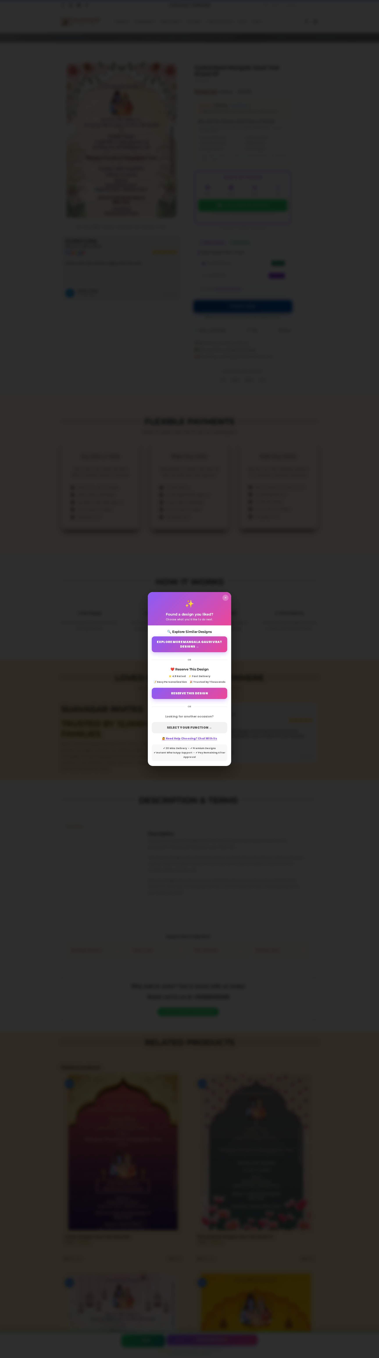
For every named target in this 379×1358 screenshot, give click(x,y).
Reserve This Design (189, 693)
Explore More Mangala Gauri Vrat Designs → (189, 644)
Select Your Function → (189, 727)
